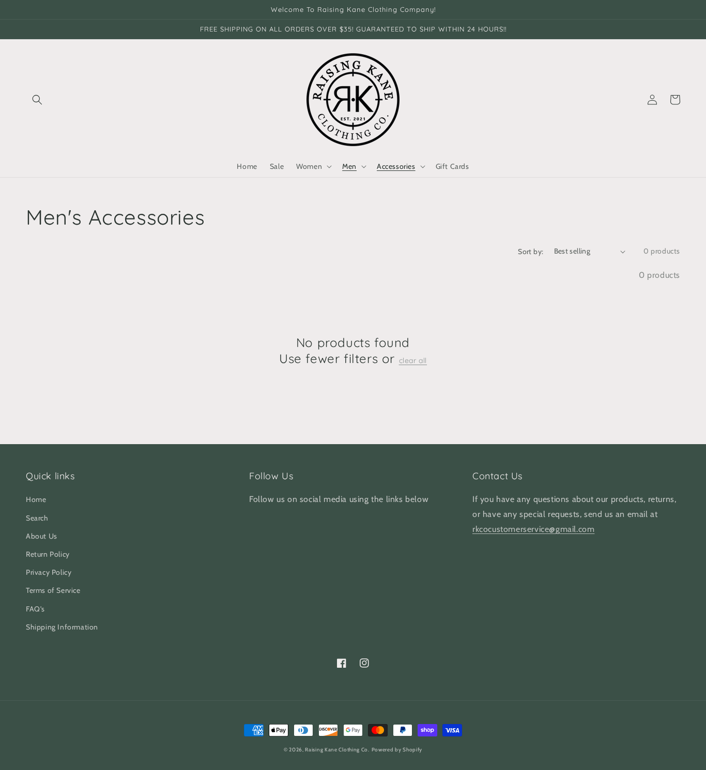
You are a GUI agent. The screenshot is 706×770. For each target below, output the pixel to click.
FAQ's (35, 609)
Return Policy (48, 554)
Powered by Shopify (397, 749)
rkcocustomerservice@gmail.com (533, 529)
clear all (413, 360)
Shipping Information (62, 627)
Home (36, 499)
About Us (41, 536)
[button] (37, 99)
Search (37, 518)
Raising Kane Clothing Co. (337, 749)
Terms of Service (53, 590)
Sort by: (530, 251)
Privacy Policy (48, 572)
